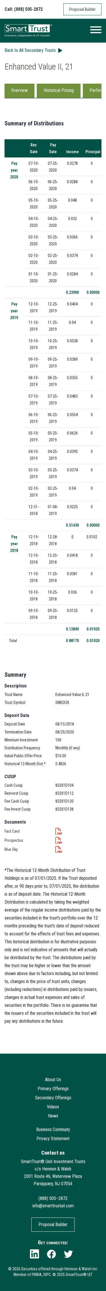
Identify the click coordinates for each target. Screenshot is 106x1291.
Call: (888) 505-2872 (24, 9)
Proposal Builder (82, 9)
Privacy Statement (53, 1138)
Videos (53, 1106)
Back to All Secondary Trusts (30, 50)
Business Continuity (53, 1129)
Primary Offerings (53, 1088)
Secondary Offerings (53, 1097)
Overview (19, 90)
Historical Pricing (59, 90)
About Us (53, 1079)
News (53, 1116)
